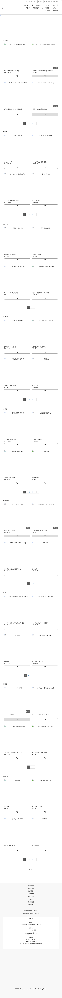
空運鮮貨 (46, 5)
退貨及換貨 (31, 896)
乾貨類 (28, 8)
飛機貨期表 (36, 8)
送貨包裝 (31, 899)
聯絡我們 (55, 11)
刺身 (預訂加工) (36, 5)
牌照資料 (31, 905)
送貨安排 (31, 891)
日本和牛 (26, 5)
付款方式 (55, 8)
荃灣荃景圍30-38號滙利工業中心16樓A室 (31, 924)
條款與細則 (31, 902)
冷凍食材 (55, 5)
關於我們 (47, 11)
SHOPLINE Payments (33, 994)
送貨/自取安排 (46, 8)
